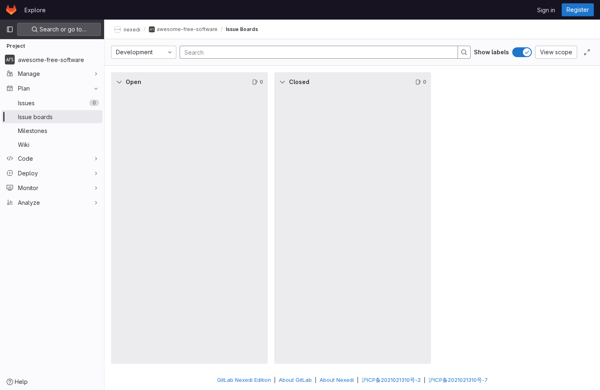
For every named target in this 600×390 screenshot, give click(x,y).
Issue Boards (242, 29)
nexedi (131, 29)
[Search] (464, 52)
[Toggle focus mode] (586, 52)
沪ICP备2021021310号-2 (391, 380)
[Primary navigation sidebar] (9, 29)
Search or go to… (62, 29)
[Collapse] (119, 82)
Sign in (546, 10)
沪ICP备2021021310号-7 (458, 380)
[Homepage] (11, 9)
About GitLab (295, 380)
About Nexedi (337, 380)
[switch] (522, 52)
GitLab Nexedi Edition (244, 380)
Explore (35, 10)
